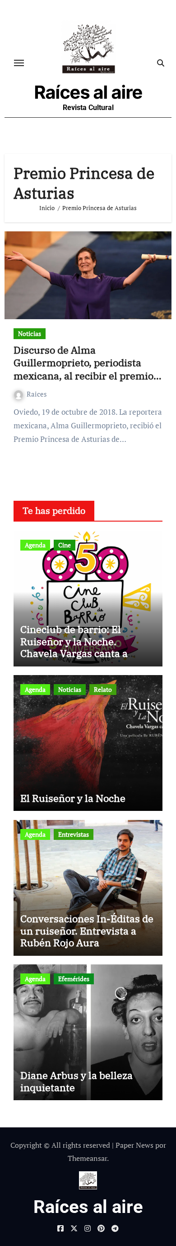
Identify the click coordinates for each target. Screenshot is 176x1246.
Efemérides (73, 978)
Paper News (134, 1145)
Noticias (29, 333)
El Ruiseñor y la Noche (72, 798)
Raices (37, 393)
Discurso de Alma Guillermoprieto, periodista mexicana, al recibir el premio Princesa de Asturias (83, 369)
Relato (103, 689)
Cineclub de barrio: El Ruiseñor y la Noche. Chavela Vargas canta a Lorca (74, 647)
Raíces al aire (88, 92)
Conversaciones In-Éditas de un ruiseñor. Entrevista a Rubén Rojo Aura (86, 930)
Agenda (35, 545)
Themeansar (87, 1158)
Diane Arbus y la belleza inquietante (76, 1081)
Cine (64, 545)
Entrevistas (73, 834)
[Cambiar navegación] (19, 63)
